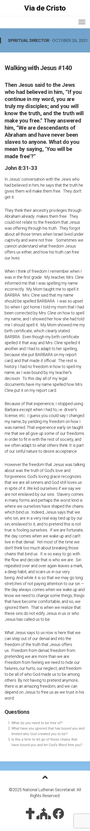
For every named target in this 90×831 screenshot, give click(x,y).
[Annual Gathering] (43, 813)
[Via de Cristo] (30, 813)
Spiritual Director (28, 40)
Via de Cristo (45, 8)
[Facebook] (58, 813)
